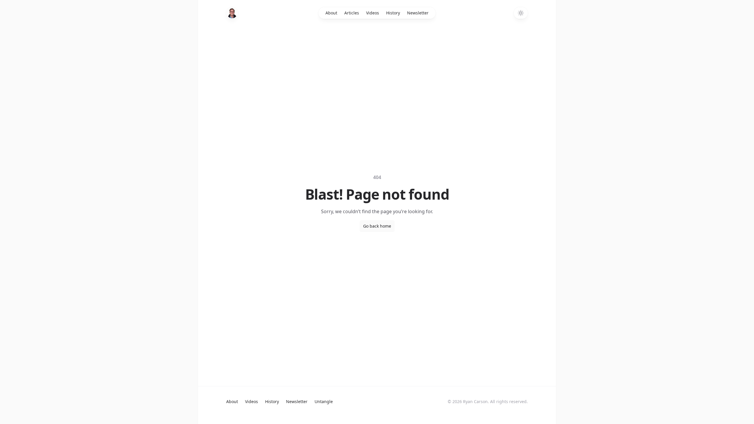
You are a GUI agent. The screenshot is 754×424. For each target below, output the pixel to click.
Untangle (324, 401)
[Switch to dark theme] (521, 13)
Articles (351, 13)
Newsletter (418, 13)
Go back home (377, 226)
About (331, 13)
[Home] (232, 13)
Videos (372, 13)
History (393, 13)
